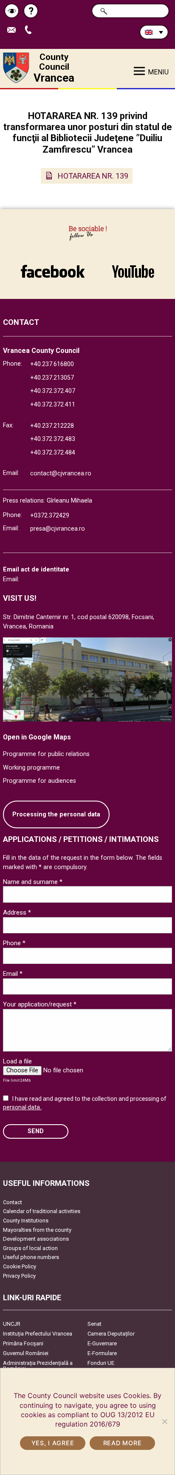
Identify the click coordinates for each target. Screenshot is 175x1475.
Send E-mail (14, 30)
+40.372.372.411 (52, 404)
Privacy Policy (19, 1276)
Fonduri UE (101, 1363)
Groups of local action (30, 1248)
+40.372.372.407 (52, 391)
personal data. (22, 1107)
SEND (36, 1131)
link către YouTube (133, 267)
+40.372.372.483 (52, 439)
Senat (95, 1324)
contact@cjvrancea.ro (60, 473)
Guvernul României (25, 1353)
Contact (12, 1202)
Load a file (17, 1061)
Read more (122, 1443)
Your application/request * (39, 1004)
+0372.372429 (49, 515)
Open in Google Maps (37, 737)
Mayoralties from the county (37, 1230)
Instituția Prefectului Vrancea (37, 1333)
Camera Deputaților (111, 1333)
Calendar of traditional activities (41, 1211)
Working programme (31, 767)
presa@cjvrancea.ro (57, 528)
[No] (164, 1421)
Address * (17, 912)
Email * (13, 974)
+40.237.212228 (52, 425)
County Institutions (25, 1220)
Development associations (36, 1239)
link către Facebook (53, 267)
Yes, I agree (52, 1443)
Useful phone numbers (31, 1257)
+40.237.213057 (52, 377)
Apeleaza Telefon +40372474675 (31, 30)
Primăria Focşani (23, 1343)
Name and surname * (32, 882)
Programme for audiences (39, 780)
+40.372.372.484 (52, 452)
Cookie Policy (19, 1266)
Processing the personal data (56, 814)
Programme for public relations (46, 754)
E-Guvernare (102, 1343)
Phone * (14, 943)
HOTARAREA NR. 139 (93, 175)
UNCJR (11, 1324)
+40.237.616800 (52, 364)
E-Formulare (102, 1353)
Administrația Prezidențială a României (38, 1366)
